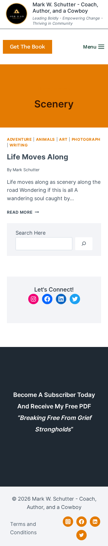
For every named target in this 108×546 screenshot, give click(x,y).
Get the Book (27, 46)
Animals (45, 139)
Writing (19, 145)
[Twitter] (81, 535)
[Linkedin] (95, 521)
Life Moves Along (37, 157)
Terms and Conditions (23, 528)
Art (63, 139)
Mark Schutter (26, 169)
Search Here (31, 233)
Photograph (86, 139)
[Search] (83, 243)
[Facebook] (81, 521)
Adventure (19, 139)
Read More (23, 212)
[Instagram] (68, 521)
